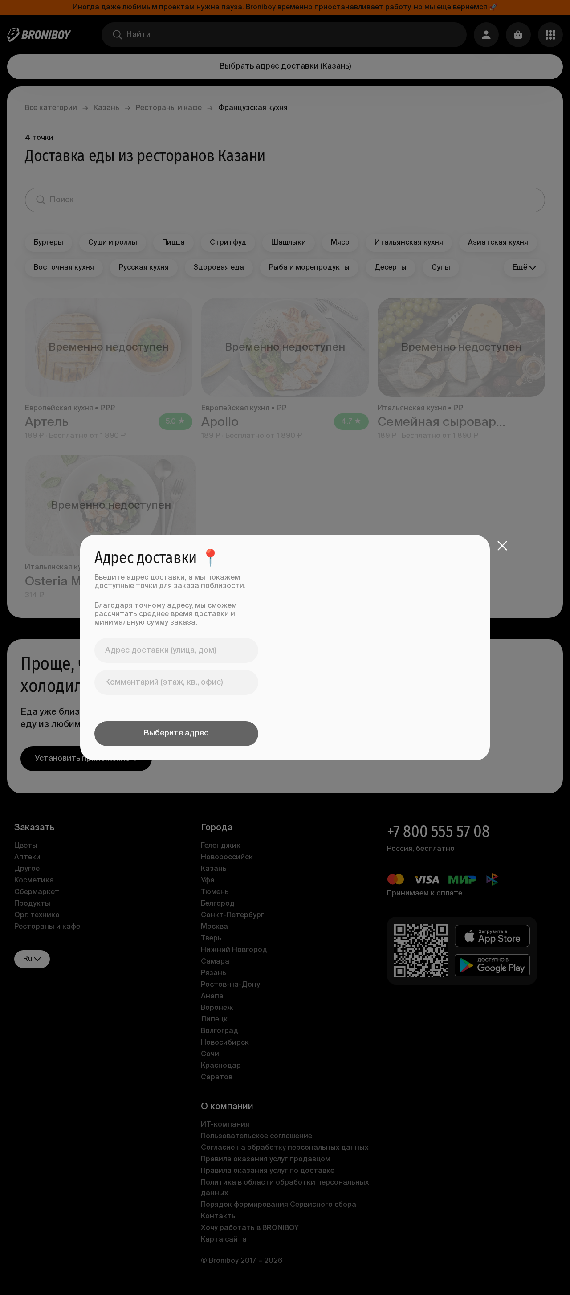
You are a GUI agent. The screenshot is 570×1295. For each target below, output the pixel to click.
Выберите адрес (176, 733)
